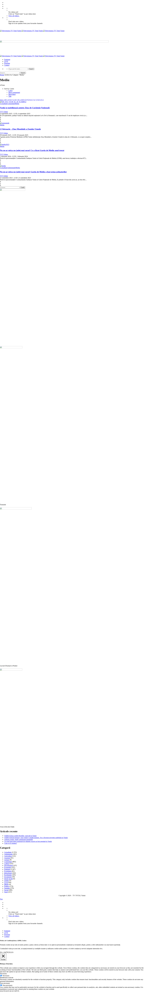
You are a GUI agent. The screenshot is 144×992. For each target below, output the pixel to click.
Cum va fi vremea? (10, 843)
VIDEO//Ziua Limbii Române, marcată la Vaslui (20, 836)
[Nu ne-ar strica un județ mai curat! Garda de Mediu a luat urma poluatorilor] (3, 166)
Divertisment (8, 865)
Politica (6, 886)
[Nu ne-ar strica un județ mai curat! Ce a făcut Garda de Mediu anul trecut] (4, 144)
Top (1, 899)
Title (9, 96)
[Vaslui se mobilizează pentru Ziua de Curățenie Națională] (13, 102)
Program (7, 63)
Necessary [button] (3, 973)
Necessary (6, 976)
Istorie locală (8, 879)
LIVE (6, 61)
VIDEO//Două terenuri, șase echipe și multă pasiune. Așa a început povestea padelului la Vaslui (36, 838)
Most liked (11, 94)
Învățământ (8, 875)
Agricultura (8, 856)
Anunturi (7, 858)
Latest (10, 90)
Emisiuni (7, 59)
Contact (6, 65)
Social (6, 890)
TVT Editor (4, 112)
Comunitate (11, 104)
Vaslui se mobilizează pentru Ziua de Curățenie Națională (25, 108)
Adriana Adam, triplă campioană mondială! (18, 839)
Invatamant (8, 877)
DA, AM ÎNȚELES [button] (6, 952)
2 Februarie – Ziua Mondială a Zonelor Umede (20, 129)
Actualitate (3, 104)
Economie (7, 867)
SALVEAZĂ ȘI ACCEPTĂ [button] (9, 991)
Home (2, 75)
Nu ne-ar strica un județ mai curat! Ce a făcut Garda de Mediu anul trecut (32, 150)
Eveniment (7, 871)
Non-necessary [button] (5, 983)
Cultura (6, 863)
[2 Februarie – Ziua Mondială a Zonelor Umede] (4, 123)
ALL (1, 100)
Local (6, 882)
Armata (6, 860)
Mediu (17, 104)
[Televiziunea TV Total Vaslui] (32, 31)
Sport (6, 892)
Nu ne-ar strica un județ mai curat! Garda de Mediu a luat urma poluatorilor (33, 172)
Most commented (14, 92)
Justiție (6, 880)
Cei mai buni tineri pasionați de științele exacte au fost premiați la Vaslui (28, 841)
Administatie (11, 168)
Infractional (8, 873)
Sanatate (7, 888)
